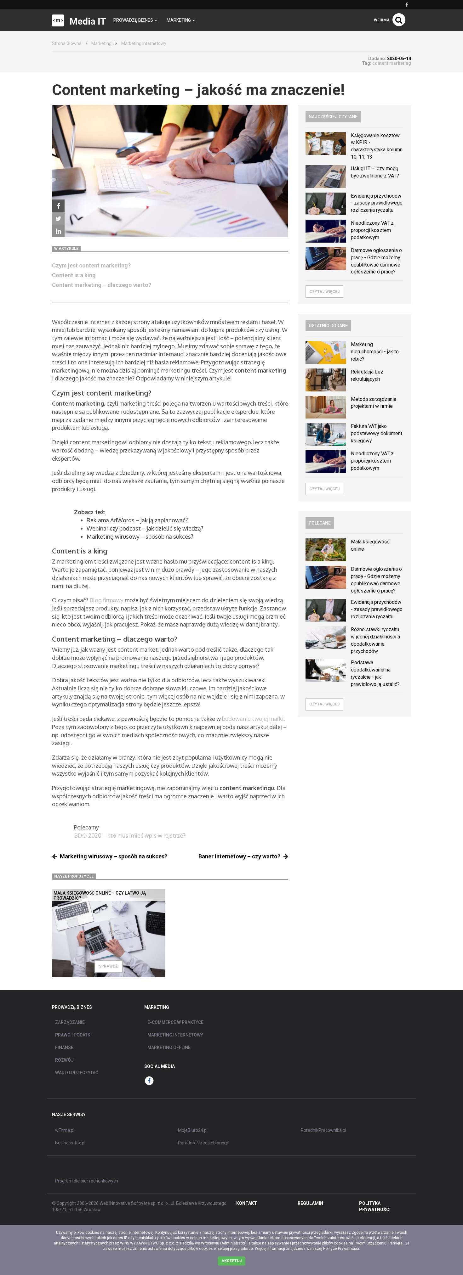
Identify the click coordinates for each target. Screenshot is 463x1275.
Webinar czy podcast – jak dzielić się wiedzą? (145, 528)
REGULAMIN (310, 1203)
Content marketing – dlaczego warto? (102, 285)
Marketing (101, 43)
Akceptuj (231, 1261)
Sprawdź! (108, 966)
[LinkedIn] (58, 231)
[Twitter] (58, 218)
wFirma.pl (64, 1130)
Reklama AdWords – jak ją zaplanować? (137, 520)
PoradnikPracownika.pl (323, 1130)
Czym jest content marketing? (91, 265)
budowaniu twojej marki (252, 718)
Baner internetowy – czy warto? (239, 856)
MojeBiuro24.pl (193, 1130)
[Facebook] (58, 205)
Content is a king (74, 275)
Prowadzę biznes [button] (133, 20)
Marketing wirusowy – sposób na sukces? (140, 536)
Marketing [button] (179, 20)
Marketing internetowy (143, 43)
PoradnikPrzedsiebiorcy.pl (203, 1142)
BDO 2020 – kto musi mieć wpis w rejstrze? (129, 835)
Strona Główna (67, 43)
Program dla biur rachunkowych (86, 1180)
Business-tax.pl (70, 1142)
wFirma (382, 20)
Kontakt (246, 1203)
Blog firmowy (106, 600)
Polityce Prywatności (341, 1248)
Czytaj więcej (324, 291)
